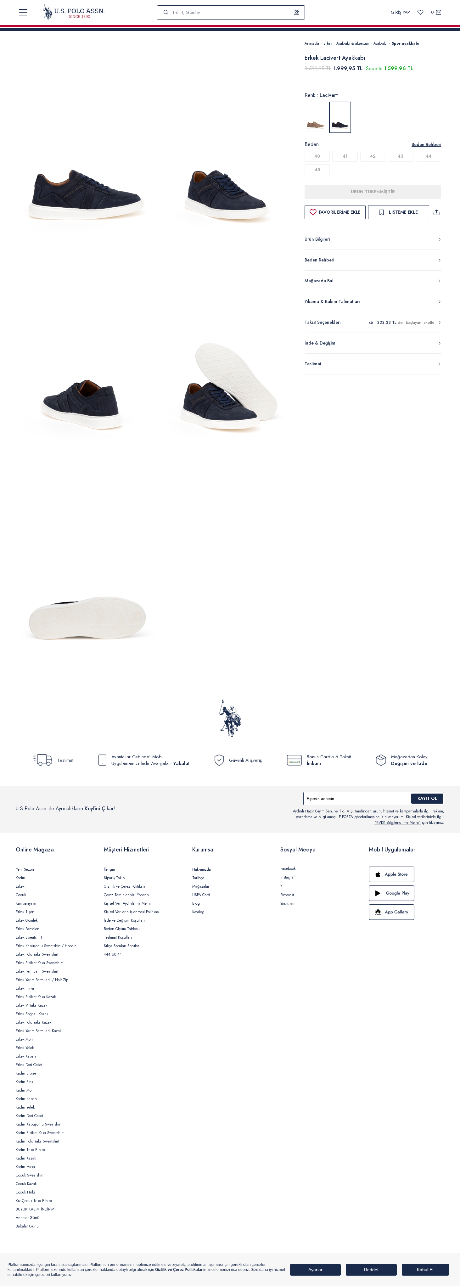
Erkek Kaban (26, 1056)
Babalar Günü (27, 1226)
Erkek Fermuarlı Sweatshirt (37, 971)
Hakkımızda (201, 869)
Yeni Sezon (25, 869)
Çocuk (21, 895)
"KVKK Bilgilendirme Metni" (397, 822)
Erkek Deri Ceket (29, 1065)
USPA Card (201, 895)
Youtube (287, 904)
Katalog (198, 912)
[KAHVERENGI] (316, 117)
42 (373, 156)
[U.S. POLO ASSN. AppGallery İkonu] (406, 912)
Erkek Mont (25, 1039)
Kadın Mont (25, 1090)
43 (400, 156)
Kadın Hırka (25, 1167)
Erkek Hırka (25, 988)
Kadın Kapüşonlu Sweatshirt (38, 1124)
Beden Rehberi (426, 144)
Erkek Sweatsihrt (29, 937)
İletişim (109, 869)
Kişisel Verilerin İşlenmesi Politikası (132, 912)
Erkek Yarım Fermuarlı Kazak (38, 1031)
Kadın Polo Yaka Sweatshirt (37, 1141)
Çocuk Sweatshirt (29, 1175)
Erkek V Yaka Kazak (31, 1005)
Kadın (20, 878)
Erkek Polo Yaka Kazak (33, 1022)
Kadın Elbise (26, 1073)
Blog (196, 903)
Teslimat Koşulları (118, 937)
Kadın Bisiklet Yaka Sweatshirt (40, 1133)
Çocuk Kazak (26, 1184)
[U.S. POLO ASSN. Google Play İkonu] (406, 893)
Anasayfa (312, 43)
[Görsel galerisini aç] (87, 144)
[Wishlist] (421, 12)
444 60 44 (113, 954)
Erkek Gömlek (26, 920)
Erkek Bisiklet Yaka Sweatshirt (39, 963)
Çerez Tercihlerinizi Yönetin (126, 895)
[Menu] (23, 12)
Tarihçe (198, 878)
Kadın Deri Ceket (29, 1116)
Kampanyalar (26, 903)
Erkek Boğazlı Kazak (32, 1014)
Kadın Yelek (25, 1107)
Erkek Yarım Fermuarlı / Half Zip (42, 980)
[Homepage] (73, 12)
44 (428, 156)
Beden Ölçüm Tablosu (122, 929)
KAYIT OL (427, 798)
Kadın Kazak (26, 1158)
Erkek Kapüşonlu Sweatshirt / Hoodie (46, 946)
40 (317, 156)
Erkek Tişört (25, 912)
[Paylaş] (436, 212)
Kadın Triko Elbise (30, 1150)
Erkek (327, 43)
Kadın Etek (24, 1082)
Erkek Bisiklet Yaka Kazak (36, 997)
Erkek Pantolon (27, 929)
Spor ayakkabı (405, 43)
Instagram (288, 877)
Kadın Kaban (26, 1099)
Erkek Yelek (25, 1048)
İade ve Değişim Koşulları (124, 920)
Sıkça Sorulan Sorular (121, 946)
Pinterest (287, 895)
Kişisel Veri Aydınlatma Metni (127, 903)
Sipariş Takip (114, 878)
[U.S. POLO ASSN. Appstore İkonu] (406, 874)
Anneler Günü (27, 1218)
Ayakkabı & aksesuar (352, 43)
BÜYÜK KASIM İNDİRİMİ (35, 1209)
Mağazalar (200, 886)
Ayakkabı (380, 43)
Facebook (287, 868)
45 (317, 169)
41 (345, 156)
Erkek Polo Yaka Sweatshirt (37, 954)
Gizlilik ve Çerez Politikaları (126, 886)
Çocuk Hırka (26, 1192)
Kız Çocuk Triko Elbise (34, 1201)
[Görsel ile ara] (297, 12)
